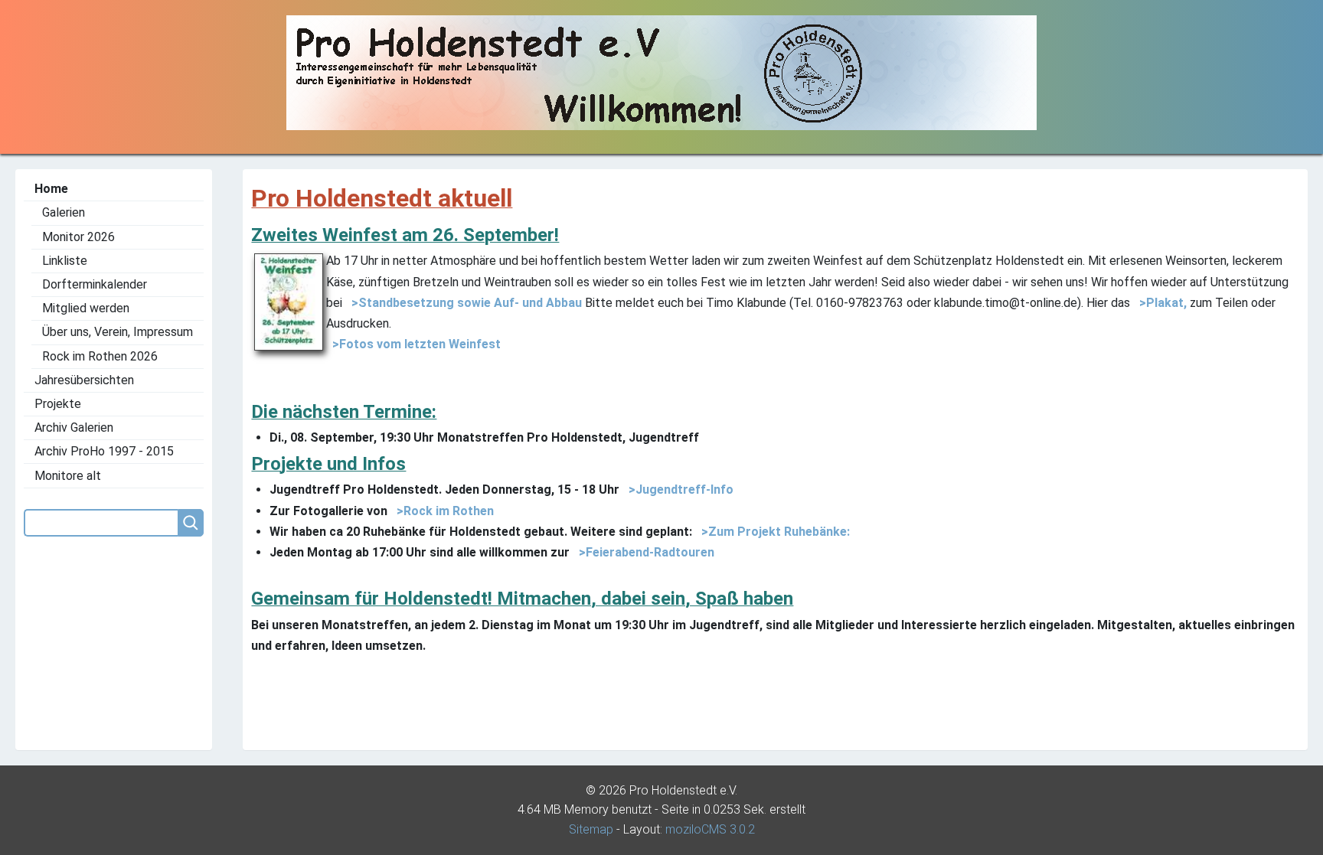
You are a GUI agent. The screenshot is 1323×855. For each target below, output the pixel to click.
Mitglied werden (85, 308)
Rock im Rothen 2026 (100, 356)
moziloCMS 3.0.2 (710, 829)
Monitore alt (67, 475)
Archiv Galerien (73, 427)
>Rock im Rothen (442, 511)
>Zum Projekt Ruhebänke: (772, 531)
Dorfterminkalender (94, 284)
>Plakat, (1160, 302)
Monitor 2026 (78, 237)
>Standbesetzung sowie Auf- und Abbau (463, 302)
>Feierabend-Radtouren (643, 552)
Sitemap (591, 829)
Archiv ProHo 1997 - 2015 (104, 451)
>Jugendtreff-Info (677, 489)
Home (51, 188)
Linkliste (64, 260)
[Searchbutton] (191, 523)
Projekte (57, 403)
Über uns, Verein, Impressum (117, 332)
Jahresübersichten (84, 380)
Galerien (63, 212)
